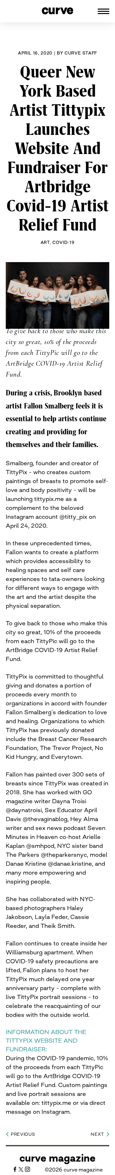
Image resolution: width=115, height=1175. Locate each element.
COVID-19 (63, 242)
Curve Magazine (57, 1158)
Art (45, 242)
